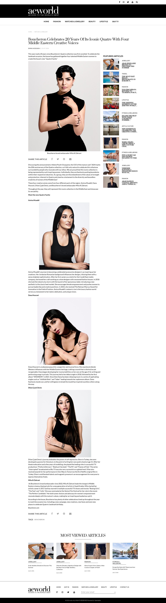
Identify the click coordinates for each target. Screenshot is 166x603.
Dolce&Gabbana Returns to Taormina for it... (129, 91)
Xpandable (98, 600)
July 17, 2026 (87, 570)
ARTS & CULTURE (128, 126)
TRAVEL (124, 73)
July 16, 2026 (59, 572)
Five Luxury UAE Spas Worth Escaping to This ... (129, 157)
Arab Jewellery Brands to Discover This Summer (129, 66)
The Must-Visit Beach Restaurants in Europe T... (128, 79)
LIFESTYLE (104, 21)
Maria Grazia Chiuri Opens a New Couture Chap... (128, 144)
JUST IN (66, 587)
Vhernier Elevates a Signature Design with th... (130, 170)
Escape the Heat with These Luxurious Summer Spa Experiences (124, 568)
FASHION (57, 21)
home (30, 32)
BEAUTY (92, 21)
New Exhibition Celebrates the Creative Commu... (129, 130)
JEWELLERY (126, 60)
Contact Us (124, 587)
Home (46, 21)
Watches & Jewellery (41, 32)
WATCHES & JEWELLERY (75, 21)
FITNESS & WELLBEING (129, 113)
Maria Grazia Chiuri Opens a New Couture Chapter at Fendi (94, 566)
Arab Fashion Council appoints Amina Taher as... (129, 183)
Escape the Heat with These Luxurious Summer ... (129, 118)
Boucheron (39, 519)
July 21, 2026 (31, 570)
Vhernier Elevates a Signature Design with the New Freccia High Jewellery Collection (68, 567)
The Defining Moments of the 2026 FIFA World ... (129, 104)
